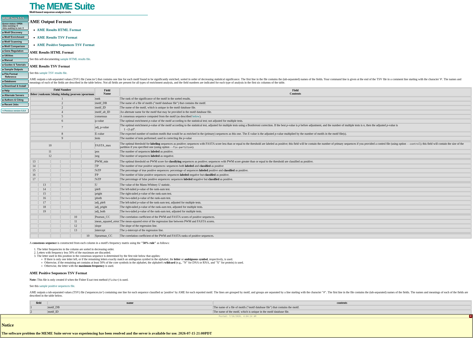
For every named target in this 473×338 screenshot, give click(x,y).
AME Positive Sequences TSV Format (65, 45)
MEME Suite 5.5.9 (13, 18)
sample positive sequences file (56, 286)
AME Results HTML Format (59, 30)
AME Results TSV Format (57, 37)
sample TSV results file (53, 72)
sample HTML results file (75, 59)
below (196, 116)
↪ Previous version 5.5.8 (14, 111)
